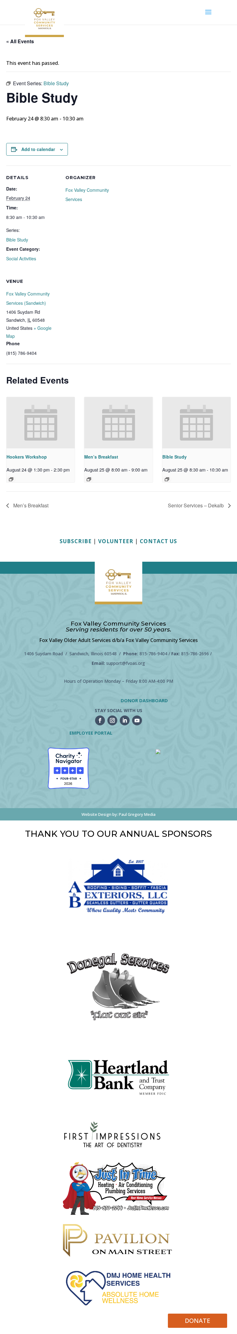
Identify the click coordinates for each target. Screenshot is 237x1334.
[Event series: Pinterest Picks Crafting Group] (11, 479)
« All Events (20, 41)
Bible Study (17, 240)
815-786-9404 (153, 654)
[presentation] (40, 422)
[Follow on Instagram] (112, 720)
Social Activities (21, 258)
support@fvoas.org (125, 663)
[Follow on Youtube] (137, 720)
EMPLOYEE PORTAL (90, 733)
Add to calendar (38, 149)
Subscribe (76, 541)
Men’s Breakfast (101, 457)
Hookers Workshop (26, 457)
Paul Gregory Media (137, 814)
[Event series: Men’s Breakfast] (89, 479)
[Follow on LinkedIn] (125, 720)
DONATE (197, 1320)
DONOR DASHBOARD (144, 700)
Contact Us (158, 541)
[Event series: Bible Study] (167, 479)
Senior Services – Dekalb (196, 505)
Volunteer (115, 541)
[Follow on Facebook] (100, 720)
